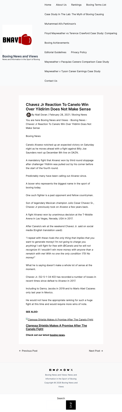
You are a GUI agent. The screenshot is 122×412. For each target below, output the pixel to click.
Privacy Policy (79, 52)
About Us (61, 4)
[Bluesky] (68, 370)
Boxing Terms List (96, 4)
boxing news (57, 335)
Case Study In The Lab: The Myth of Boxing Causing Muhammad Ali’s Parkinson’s (74, 19)
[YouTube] (54, 370)
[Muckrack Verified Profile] (57, 370)
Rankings (76, 4)
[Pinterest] (65, 370)
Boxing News (79, 114)
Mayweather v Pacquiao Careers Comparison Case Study (77, 61)
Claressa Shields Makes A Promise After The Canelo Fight (56, 327)
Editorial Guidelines (55, 52)
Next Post (96, 351)
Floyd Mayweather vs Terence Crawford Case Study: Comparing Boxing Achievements (81, 38)
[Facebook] (50, 370)
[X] (72, 370)
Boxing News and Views (20, 56)
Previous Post (28, 351)
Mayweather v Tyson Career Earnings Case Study (72, 71)
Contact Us (51, 80)
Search (61, 398)
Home (48, 4)
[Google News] (61, 370)
